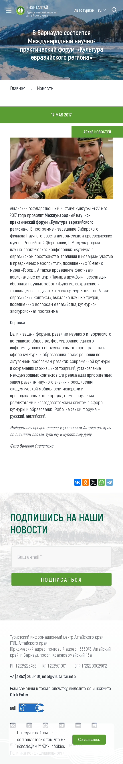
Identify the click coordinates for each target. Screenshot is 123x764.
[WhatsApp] (101, 482)
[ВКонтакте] (77, 482)
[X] (93, 482)
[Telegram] (109, 482)
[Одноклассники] (85, 482)
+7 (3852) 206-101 (25, 676)
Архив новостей (97, 131)
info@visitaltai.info (59, 676)
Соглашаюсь (89, 739)
